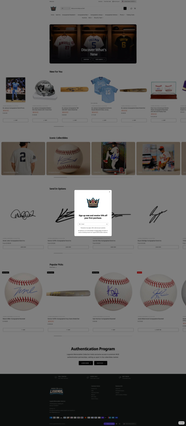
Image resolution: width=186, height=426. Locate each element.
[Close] (109, 191)
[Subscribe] (106, 224)
